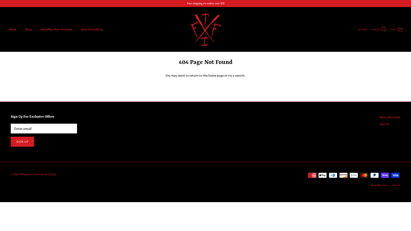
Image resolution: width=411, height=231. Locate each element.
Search (384, 124)
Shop (28, 29)
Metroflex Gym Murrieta (56, 29)
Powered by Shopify (44, 174)
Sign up (22, 141)
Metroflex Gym (390, 117)
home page (216, 75)
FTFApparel (25, 174)
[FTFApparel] (205, 29)
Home (12, 29)
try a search (236, 75)
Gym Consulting (91, 29)
